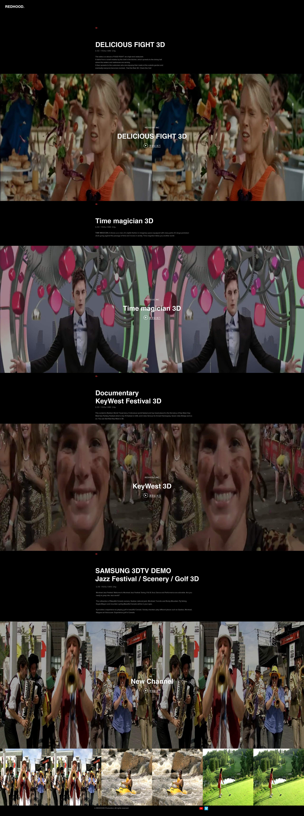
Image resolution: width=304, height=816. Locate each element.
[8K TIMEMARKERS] (201, 808)
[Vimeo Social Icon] (206, 808)
